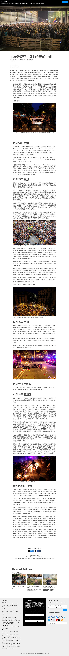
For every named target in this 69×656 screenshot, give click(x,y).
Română (11, 643)
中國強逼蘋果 (27, 400)
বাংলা (14, 643)
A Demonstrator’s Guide (13, 606)
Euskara (8, 640)
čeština (3, 640)
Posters (11, 610)
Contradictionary (6, 619)
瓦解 (14, 533)
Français (17, 66)
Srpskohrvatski (15, 642)
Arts (3, 603)
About (30, 3)
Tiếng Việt (7, 646)
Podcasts (13, 3)
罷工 (24, 428)
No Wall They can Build (15, 626)
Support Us (64, 1)
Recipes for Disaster (12, 620)
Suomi (16, 637)
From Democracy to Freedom (9, 617)
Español (8, 634)
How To (11, 605)
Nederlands (8, 642)
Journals (7, 610)
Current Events (15, 64)
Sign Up (64, 609)
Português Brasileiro (11, 636)
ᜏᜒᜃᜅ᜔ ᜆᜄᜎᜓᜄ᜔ (13, 648)
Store (17, 3)
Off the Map (10, 623)
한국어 (6, 643)
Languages (25, 3)
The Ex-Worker (5, 626)
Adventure (6, 603)
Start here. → (40, 621)
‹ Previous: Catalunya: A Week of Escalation (23, 558)
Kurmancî (4, 648)
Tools (9, 3)
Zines (3, 610)
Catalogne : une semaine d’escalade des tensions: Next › (43, 558)
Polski (8, 637)
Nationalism (40, 556)
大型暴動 (17, 502)
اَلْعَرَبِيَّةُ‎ (3, 643)
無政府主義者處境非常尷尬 (40, 520)
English (13, 66)
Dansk (3, 645)
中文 (10, 639)
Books (2, 3)
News (15, 605)
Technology (5, 606)
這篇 (38, 511)
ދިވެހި (15, 646)
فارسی (3, 642)
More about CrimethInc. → (37, 615)
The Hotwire (5, 628)
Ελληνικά (12, 637)
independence (35, 556)
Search (21, 3)
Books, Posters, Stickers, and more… (10, 631)
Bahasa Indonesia (16, 639)
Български (6, 639)
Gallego (18, 646)
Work (11, 619)
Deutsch (16, 634)
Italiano (12, 634)
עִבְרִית (7, 645)
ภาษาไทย (11, 645)
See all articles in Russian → (38, 3)
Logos (10, 611)
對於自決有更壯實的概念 (44, 84)
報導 (21, 76)
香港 (34, 400)
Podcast (4, 625)
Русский (4, 637)
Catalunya (28, 556)
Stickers (16, 610)
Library (6, 3)
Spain (31, 556)
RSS (6, 602)
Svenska (18, 643)
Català (12, 646)
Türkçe (16, 640)
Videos (3, 611)
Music (7, 611)
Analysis (12, 603)
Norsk (8, 648)
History (7, 605)
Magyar (12, 640)
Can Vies (43, 428)
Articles (4, 602)
